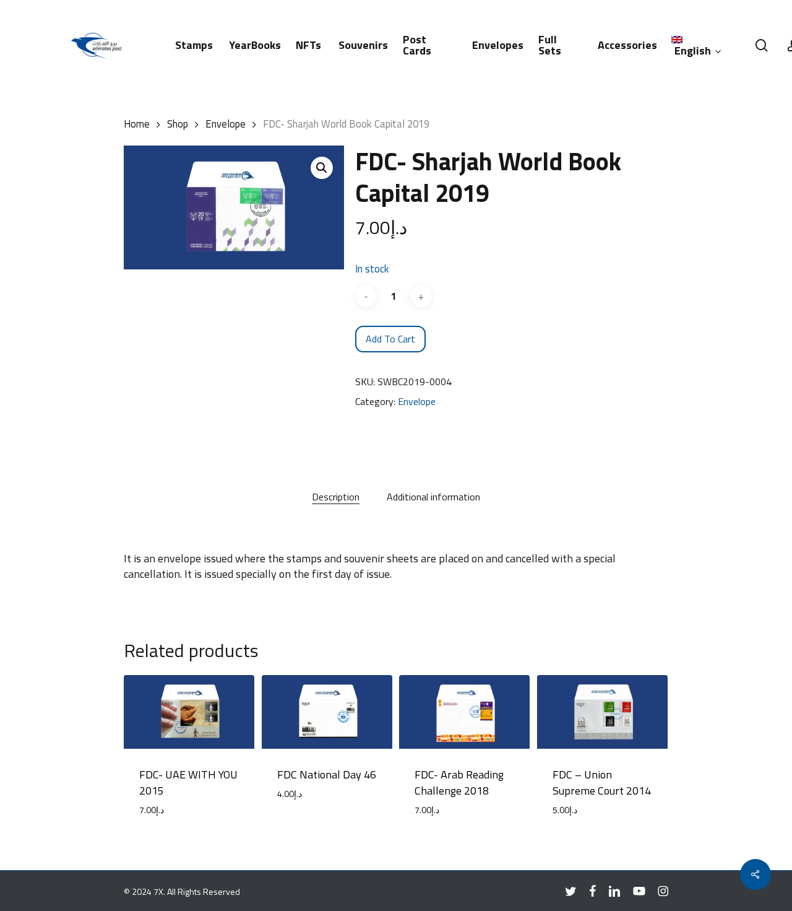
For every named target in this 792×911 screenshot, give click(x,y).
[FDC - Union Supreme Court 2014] (602, 712)
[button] (322, 168)
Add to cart (390, 338)
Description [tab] (335, 496)
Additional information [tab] (433, 496)
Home (137, 123)
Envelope (225, 123)
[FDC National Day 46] (327, 712)
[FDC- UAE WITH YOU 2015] (189, 712)
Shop (177, 123)
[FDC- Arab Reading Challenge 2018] (464, 712)
